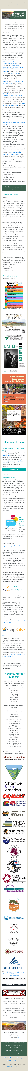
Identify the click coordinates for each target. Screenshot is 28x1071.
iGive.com (14, 586)
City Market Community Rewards (22, 521)
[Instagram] (20, 1058)
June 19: (5, 81)
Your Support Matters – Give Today (14, 188)
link (19, 1037)
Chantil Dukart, (14, 73)
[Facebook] (13, 1058)
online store (6, 455)
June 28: (5, 94)
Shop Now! (14, 470)
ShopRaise (5, 636)
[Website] (10, 1061)
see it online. (16, 5)
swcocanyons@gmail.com (14, 1050)
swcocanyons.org (14, 1053)
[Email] (6, 1058)
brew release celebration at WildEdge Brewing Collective (13, 67)
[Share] (17, 1061)
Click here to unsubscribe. (14, 1066)
